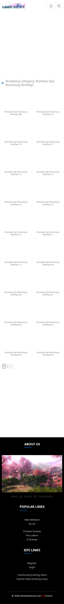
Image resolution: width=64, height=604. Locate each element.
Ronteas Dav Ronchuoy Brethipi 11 (48, 233)
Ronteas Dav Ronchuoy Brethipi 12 (16, 233)
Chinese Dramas (32, 531)
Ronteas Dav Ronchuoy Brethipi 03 (48, 353)
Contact (28, 496)
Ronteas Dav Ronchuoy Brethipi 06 (16, 323)
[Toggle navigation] (51, 5)
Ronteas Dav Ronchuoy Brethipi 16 (16, 173)
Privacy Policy (45, 496)
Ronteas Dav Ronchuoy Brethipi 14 (16, 203)
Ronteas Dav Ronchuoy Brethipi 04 (16, 353)
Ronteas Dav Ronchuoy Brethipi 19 (48, 113)
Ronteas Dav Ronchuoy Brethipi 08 (16, 293)
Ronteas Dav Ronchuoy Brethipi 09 (48, 263)
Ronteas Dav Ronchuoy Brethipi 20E (16, 113)
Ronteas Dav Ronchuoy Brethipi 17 (48, 143)
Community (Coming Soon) (32, 574)
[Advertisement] (32, 43)
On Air (32, 523)
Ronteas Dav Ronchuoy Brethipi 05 (48, 323)
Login (32, 567)
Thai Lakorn (32, 535)
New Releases (32, 519)
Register (32, 563)
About (14, 496)
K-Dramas (32, 539)
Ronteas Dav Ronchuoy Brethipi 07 (48, 293)
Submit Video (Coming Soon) (32, 578)
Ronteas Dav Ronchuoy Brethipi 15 (48, 173)
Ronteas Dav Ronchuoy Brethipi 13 (48, 203)
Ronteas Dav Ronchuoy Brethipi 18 (16, 143)
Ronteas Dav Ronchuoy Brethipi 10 (16, 263)
